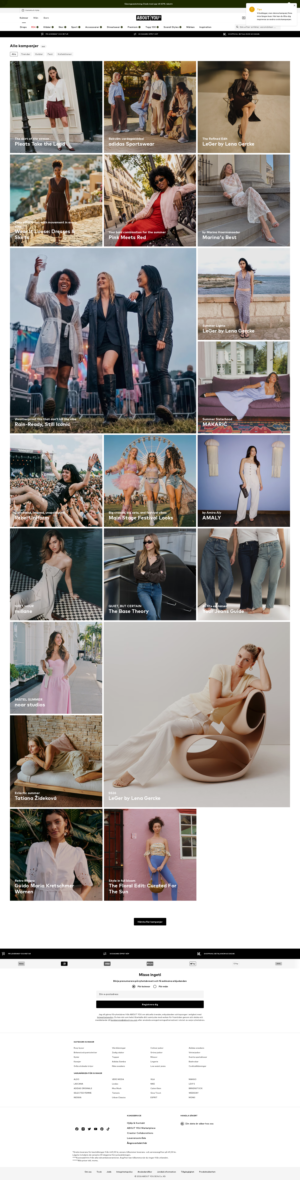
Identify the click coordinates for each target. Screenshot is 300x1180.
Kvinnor (24, 17)
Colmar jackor (156, 1048)
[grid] (150, 481)
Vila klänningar (119, 1048)
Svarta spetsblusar (198, 1057)
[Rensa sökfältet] (278, 27)
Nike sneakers (118, 1066)
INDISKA (77, 1097)
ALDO (76, 1079)
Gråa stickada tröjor (83, 1066)
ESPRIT (153, 1097)
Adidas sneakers (196, 1048)
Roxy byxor (79, 1048)
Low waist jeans (158, 1066)
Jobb (109, 1172)
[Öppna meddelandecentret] (261, 18)
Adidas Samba (119, 1061)
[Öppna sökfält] (236, 27)
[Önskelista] (270, 18)
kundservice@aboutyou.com (124, 1020)
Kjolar (76, 1057)
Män (35, 17)
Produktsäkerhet (207, 1172)
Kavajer (77, 1061)
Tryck (99, 1172)
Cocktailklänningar (197, 1066)
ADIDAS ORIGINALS (83, 1088)
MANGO (192, 1079)
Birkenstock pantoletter (85, 1052)
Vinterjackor (194, 1052)
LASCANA (78, 1084)
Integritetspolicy (105, 1017)
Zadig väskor (118, 1052)
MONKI (192, 1097)
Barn (46, 17)
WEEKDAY (193, 1093)
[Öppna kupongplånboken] (244, 18)
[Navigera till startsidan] (90, 1117)
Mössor (153, 1057)
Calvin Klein (155, 1088)
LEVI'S (192, 1084)
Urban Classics (119, 1097)
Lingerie (154, 1061)
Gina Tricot (155, 1093)
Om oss (88, 1172)
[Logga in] (252, 18)
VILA (152, 1079)
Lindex (115, 1084)
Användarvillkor (145, 1172)
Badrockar (193, 1061)
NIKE (152, 1084)
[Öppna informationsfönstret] (289, 3)
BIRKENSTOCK (195, 1088)
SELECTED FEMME (83, 1093)
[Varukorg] (279, 18)
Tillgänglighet (187, 1172)
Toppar (115, 1057)
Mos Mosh (116, 1088)
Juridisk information (166, 1172)
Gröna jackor (156, 1052)
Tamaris (116, 1093)
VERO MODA (118, 1079)
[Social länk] (77, 1129)
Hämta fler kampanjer (150, 921)
